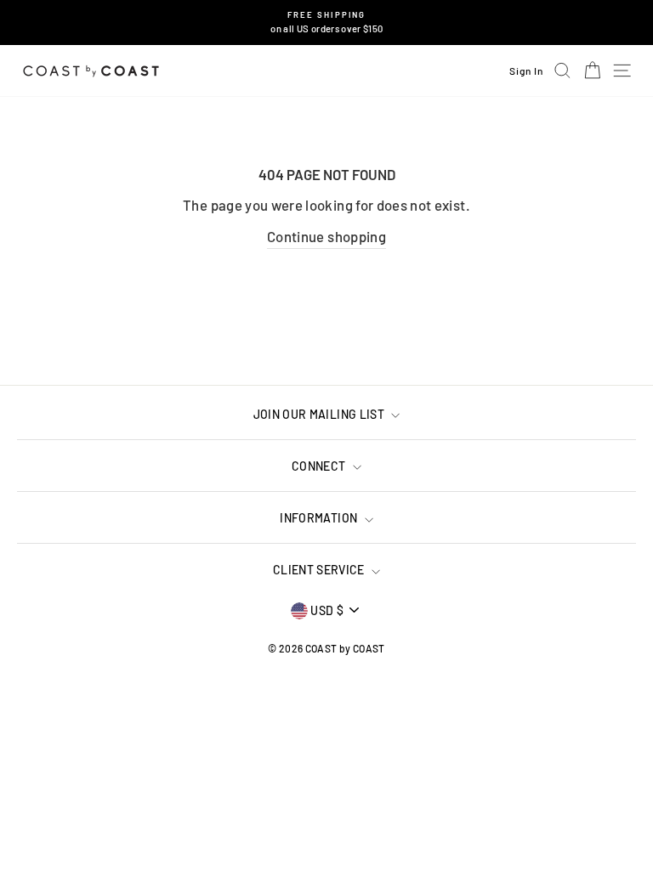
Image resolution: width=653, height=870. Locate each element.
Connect (320, 466)
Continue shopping (326, 236)
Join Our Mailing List (320, 414)
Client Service (320, 569)
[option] (327, 22)
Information (320, 518)
